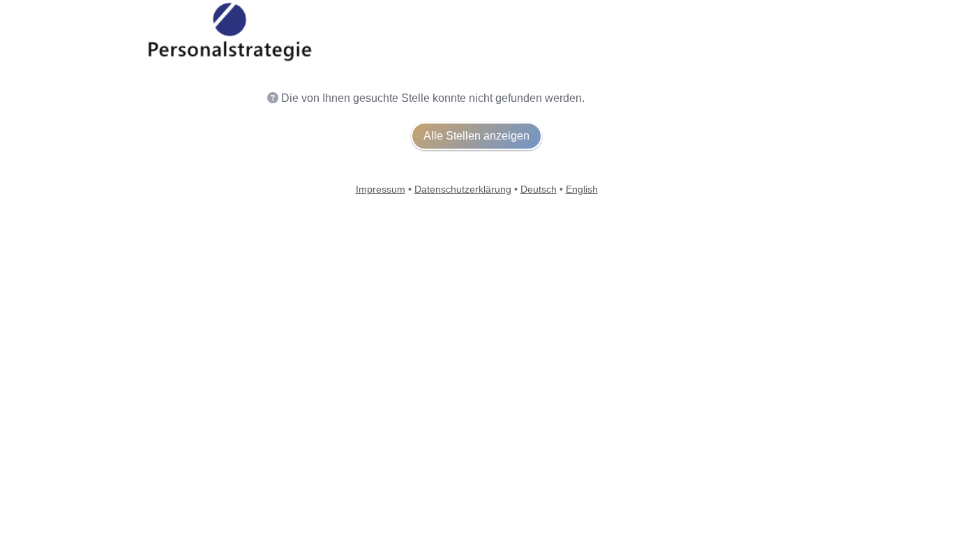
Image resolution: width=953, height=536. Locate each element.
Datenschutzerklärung (462, 189)
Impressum (380, 189)
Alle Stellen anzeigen (476, 136)
